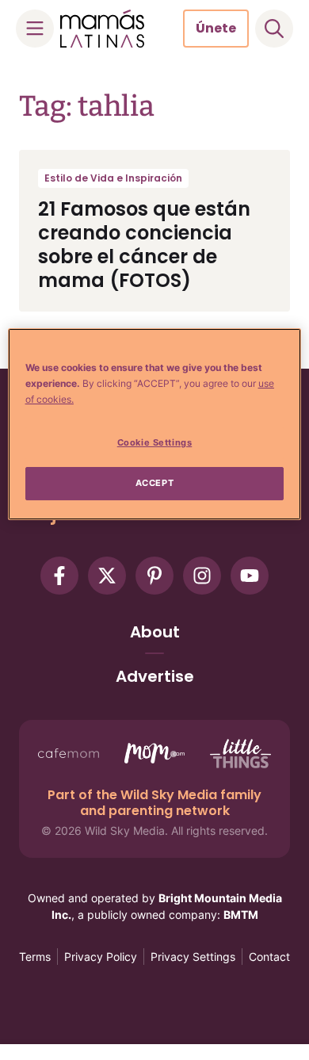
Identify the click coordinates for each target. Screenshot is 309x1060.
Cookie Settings (155, 442)
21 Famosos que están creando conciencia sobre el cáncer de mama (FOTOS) (144, 244)
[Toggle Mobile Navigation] (35, 29)
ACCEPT (154, 482)
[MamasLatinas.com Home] (102, 29)
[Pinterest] (154, 576)
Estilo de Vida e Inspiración (113, 178)
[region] (155, 424)
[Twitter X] (107, 576)
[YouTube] (250, 576)
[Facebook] (59, 576)
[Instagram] (202, 576)
